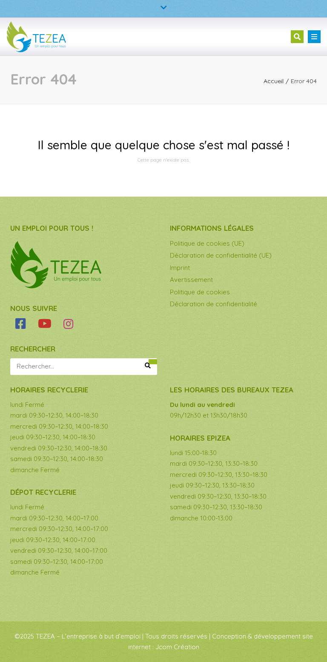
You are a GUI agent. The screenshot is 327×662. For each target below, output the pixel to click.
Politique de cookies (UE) (207, 243)
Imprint (180, 268)
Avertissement (191, 280)
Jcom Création (177, 647)
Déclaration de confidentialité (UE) (221, 255)
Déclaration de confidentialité (213, 304)
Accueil (274, 81)
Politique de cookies (200, 292)
